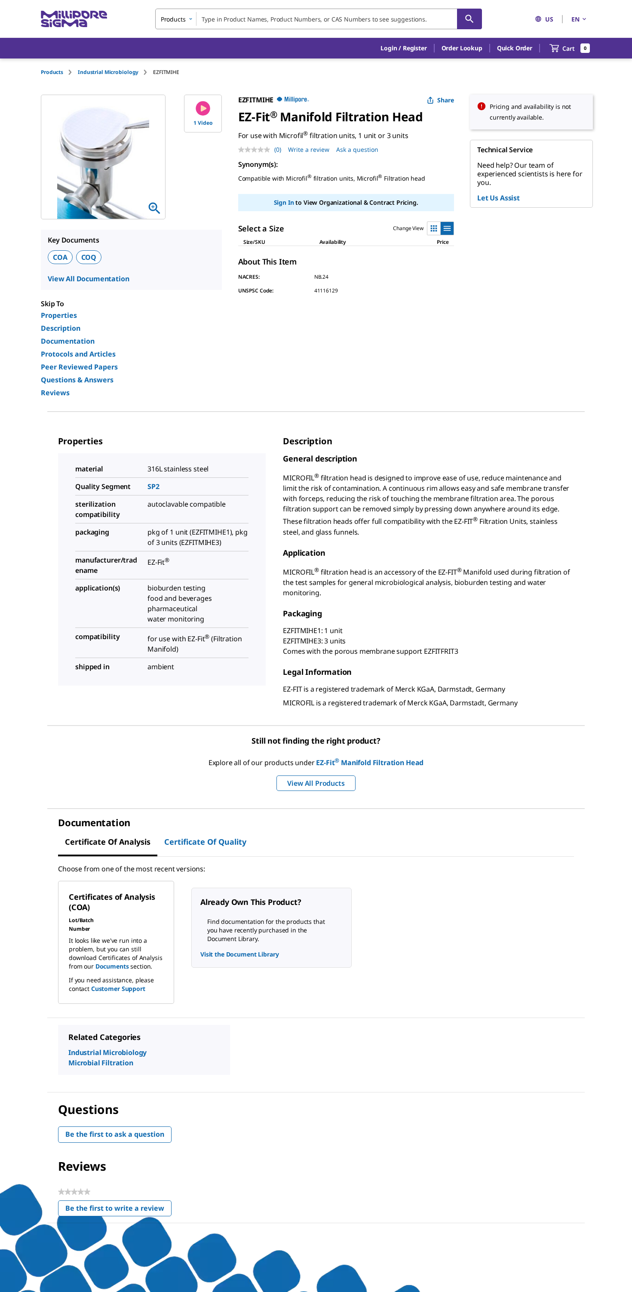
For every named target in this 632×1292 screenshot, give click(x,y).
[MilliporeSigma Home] (74, 19)
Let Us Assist (498, 198)
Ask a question (357, 149)
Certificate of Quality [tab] (205, 842)
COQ (89, 257)
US (549, 19)
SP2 (153, 486)
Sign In (284, 202)
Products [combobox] (173, 19)
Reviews (55, 392)
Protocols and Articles (78, 354)
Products (52, 72)
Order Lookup (462, 48)
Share (445, 100)
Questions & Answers (77, 380)
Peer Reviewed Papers (79, 367)
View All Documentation (88, 278)
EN (575, 19)
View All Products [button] (315, 783)
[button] (403, 48)
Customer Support (118, 988)
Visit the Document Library (239, 954)
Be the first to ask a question (114, 1134)
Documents (112, 966)
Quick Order (514, 48)
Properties (59, 315)
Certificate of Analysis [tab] (107, 842)
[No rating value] (256, 149)
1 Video (203, 122)
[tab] (59, 72)
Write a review (308, 149)
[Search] (469, 19)
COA (60, 257)
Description (60, 328)
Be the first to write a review (118, 1210)
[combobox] (318, 19)
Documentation (68, 341)
